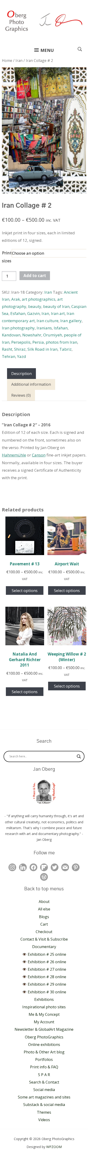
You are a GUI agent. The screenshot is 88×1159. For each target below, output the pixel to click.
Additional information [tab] (31, 384)
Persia (38, 342)
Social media (44, 1089)
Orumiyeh (52, 335)
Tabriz (65, 349)
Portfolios (44, 1059)
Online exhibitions (44, 1044)
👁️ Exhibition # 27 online (44, 969)
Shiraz (20, 349)
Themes (44, 1112)
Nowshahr (31, 335)
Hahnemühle (14, 455)
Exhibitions (44, 999)
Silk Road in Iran (42, 349)
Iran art (58, 313)
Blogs (44, 916)
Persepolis (21, 342)
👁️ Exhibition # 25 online (44, 954)
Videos (44, 1119)
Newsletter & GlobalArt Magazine (44, 1029)
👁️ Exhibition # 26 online (44, 961)
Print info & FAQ (44, 1067)
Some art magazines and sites (44, 1097)
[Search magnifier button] (79, 756)
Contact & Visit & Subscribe (44, 939)
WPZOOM (54, 1147)
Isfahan (61, 328)
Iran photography (18, 328)
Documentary (44, 946)
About (44, 901)
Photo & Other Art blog (44, 1052)
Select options (25, 590)
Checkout (44, 931)
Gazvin (33, 313)
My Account (44, 1021)
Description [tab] (21, 373)
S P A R (44, 1074)
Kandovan (11, 335)
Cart (44, 924)
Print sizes (7, 257)
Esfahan (17, 313)
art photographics (38, 299)
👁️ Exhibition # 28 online (44, 976)
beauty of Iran (56, 306)
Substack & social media (44, 1104)
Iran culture (47, 320)
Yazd (21, 356)
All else (44, 909)
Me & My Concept (44, 1014)
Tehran (8, 356)
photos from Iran (61, 342)
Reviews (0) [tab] (21, 395)
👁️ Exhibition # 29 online (44, 984)
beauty (34, 306)
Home (7, 60)
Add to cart (34, 275)
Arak (15, 299)
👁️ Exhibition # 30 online (44, 992)
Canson (39, 455)
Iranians (44, 328)
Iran (19, 60)
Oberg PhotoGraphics (44, 1037)
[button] (44, 50)
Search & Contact (44, 1082)
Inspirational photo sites (44, 1006)
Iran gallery (71, 320)
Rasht (7, 349)
